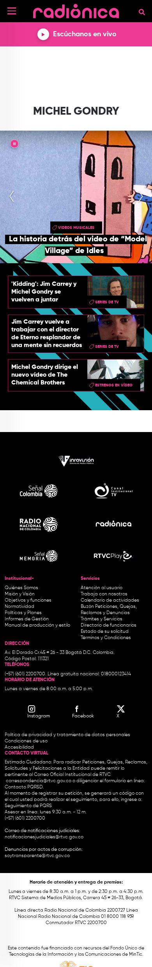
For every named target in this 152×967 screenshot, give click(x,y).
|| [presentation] (14, 145)
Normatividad (19, 606)
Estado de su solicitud (105, 631)
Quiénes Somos (21, 588)
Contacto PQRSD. (24, 787)
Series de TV (107, 302)
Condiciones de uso (26, 741)
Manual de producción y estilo (37, 625)
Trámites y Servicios (101, 619)
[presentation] (12, 197)
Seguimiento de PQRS (28, 806)
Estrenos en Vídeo (114, 385)
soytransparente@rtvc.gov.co (37, 856)
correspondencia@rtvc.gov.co (38, 781)
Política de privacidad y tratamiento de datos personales (67, 735)
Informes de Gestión (27, 619)
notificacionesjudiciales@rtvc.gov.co (44, 837)
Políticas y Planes (23, 613)
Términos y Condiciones (106, 638)
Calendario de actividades (110, 600)
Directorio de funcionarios (108, 625)
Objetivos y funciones (28, 600)
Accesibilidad (20, 747)
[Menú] (12, 11)
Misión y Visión (20, 594)
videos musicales (76, 228)
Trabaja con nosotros (104, 594)
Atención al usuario (101, 588)
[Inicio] (76, 10)
